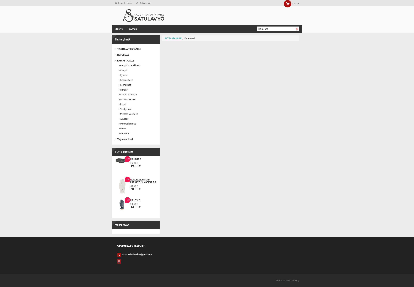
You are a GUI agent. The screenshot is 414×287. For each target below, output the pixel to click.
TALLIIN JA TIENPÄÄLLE (129, 49)
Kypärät (124, 75)
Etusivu (119, 28)
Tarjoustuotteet (125, 139)
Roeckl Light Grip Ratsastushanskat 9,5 (143, 181)
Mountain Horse (128, 123)
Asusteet (124, 119)
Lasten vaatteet (128, 99)
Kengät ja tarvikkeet (130, 65)
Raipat (123, 104)
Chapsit (124, 70)
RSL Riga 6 (135, 159)
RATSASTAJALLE (125, 60)
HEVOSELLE (123, 55)
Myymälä (132, 28)
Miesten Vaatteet (129, 114)
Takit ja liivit (126, 109)
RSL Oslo (135, 200)
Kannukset (125, 85)
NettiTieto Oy (292, 280)
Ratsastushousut (128, 94)
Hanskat (124, 89)
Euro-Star (125, 133)
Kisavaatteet (126, 80)
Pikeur (123, 128)
